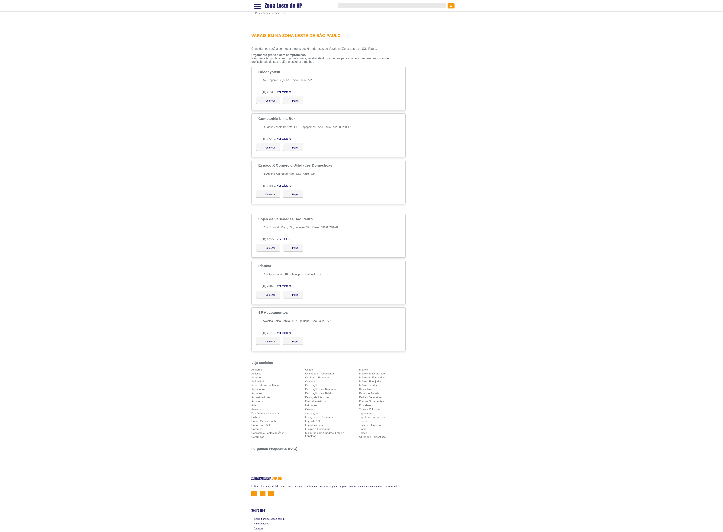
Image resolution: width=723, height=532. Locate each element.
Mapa (294, 101)
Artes (254, 405)
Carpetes (256, 428)
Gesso (309, 409)
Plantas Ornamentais (371, 401)
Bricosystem (269, 72)
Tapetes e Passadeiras (372, 417)
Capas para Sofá (261, 424)
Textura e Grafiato (370, 424)
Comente (268, 101)
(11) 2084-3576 (271, 92)
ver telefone (284, 91)
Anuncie (258, 528)
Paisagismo (366, 389)
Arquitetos (257, 401)
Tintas (362, 428)
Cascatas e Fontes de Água (267, 432)
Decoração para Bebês (319, 393)
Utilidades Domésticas (372, 436)
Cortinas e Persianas (317, 377)
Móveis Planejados (370, 381)
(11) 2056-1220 (271, 239)
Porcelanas (366, 405)
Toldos (363, 432)
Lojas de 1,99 (313, 421)
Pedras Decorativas (371, 397)
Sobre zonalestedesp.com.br (269, 518)
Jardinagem (312, 413)
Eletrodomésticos (315, 401)
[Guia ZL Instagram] (272, 493)
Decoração (311, 385)
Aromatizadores (260, 397)
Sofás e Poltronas (369, 409)
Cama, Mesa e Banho (264, 421)
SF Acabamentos (273, 312)
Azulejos (256, 409)
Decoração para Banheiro (320, 389)
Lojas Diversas (314, 424)
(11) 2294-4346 (271, 185)
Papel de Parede (369, 393)
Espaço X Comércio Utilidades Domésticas (295, 165)
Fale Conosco (261, 523)
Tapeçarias (365, 413)
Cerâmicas (257, 436)
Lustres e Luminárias (317, 428)
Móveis (363, 369)
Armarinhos (258, 389)
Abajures (256, 369)
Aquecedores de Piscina (265, 385)
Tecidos (363, 421)
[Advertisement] (330, 16)
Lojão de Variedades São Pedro (286, 219)
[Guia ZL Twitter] (264, 493)
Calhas (255, 417)
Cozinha (310, 381)
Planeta (265, 266)
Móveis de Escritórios (372, 377)
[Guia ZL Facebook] (255, 493)
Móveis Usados (368, 385)
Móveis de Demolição (372, 373)
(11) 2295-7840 (271, 333)
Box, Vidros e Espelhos (265, 413)
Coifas (309, 369)
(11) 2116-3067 (271, 286)
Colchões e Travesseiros (320, 373)
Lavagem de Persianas (319, 417)
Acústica (256, 373)
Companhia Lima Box (277, 118)
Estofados (311, 405)
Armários (256, 393)
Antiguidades (259, 381)
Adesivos (256, 377)
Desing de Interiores (317, 397)
